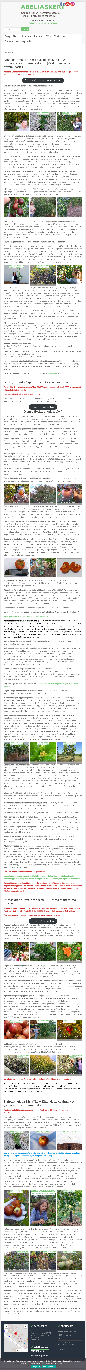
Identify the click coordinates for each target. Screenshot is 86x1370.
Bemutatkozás (12, 41)
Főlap (7, 36)
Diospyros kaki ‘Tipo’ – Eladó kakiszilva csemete (38, 382)
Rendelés (38, 36)
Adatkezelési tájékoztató (39, 1356)
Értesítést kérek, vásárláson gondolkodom (43, 80)
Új (22, 36)
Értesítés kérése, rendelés (43, 407)
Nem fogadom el (49, 1367)
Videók (28, 36)
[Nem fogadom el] (83, 1364)
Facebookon (52, 373)
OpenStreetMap (22, 1350)
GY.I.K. (49, 36)
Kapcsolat (27, 41)
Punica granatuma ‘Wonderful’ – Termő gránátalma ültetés (40, 901)
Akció (15, 36)
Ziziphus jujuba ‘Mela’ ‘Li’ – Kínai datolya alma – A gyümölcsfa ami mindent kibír (39, 1103)
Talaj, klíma (59, 36)
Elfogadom (36, 1367)
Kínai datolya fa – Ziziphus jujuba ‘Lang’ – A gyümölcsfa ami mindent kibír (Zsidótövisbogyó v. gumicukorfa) (39, 63)
